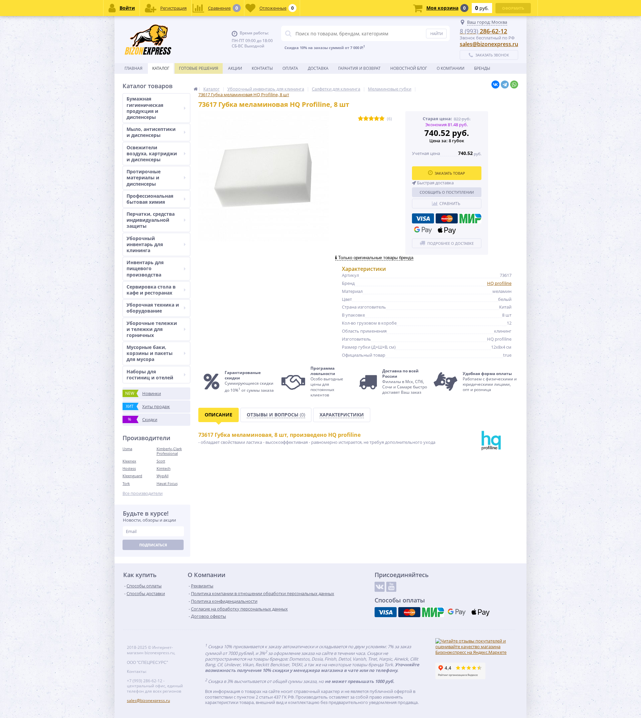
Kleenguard (132, 475)
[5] (382, 119)
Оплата (290, 68)
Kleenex (129, 461)
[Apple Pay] (447, 230)
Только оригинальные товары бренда (375, 257)
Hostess (129, 468)
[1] (360, 119)
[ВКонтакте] (495, 84)
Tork (126, 483)
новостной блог (408, 68)
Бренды (482, 68)
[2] (366, 119)
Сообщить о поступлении (447, 192)
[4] (376, 119)
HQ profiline (499, 283)
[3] (371, 119)
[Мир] (470, 218)
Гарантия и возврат (359, 68)
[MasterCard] (447, 218)
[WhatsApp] (514, 84)
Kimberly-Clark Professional (169, 451)
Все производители (143, 493)
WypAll (163, 475)
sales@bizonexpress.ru (489, 44)
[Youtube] (391, 587)
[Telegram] (505, 84)
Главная (134, 68)
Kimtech (164, 468)
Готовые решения (198, 68)
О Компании (450, 68)
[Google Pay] (423, 230)
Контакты (262, 68)
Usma (127, 448)
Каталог (160, 68)
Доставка (318, 68)
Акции (235, 68)
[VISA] (423, 218)
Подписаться (153, 544)
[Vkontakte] (380, 587)
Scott (161, 461)
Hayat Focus (167, 483)
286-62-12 (483, 31)
